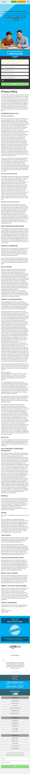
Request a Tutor (15, 739)
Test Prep (15, 19)
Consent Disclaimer (15, 749)
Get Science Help (15, 727)
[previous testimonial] (3, 660)
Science (22, 16)
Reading (14, 16)
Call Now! (14, 1)
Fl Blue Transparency (15, 714)
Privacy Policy (7, 63)
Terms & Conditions (15, 747)
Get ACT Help (15, 729)
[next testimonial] (27, 660)
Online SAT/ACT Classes (15, 709)
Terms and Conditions (15, 63)
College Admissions (15, 712)
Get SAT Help (15, 732)
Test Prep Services (15, 704)
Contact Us (15, 707)
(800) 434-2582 (16, 53)
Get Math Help (15, 722)
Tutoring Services (15, 701)
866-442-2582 (15, 688)
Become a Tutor (15, 742)
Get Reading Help (15, 724)
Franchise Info (21, 1)
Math (7, 16)
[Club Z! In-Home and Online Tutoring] (4, 1)
